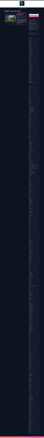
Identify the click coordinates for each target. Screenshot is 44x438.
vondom (30, 429)
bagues (30, 127)
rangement (30, 368)
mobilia (30, 322)
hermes (30, 230)
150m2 (29, 89)
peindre (30, 341)
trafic (29, 413)
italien (29, 238)
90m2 (29, 97)
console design (30, 162)
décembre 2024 (30, 66)
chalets (30, 154)
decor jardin (30, 184)
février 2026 (30, 47)
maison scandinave (31, 295)
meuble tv (30, 314)
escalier (30, 204)
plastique (30, 356)
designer (30, 189)
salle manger (30, 382)
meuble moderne (31, 310)
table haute (30, 405)
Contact (25, 8)
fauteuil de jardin (31, 211)
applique (30, 120)
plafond (30, 352)
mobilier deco (30, 326)
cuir (29, 177)
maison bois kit (30, 292)
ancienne (30, 116)
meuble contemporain (31, 303)
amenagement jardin (31, 109)
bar (29, 128)
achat (29, 104)
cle (29, 158)
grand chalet (30, 222)
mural (29, 337)
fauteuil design (30, 212)
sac (29, 371)
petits (29, 349)
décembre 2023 (30, 82)
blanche (30, 132)
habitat (30, 226)
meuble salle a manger (31, 311)
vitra (29, 428)
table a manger (30, 402)
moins (29, 333)
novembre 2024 (30, 67)
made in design (30, 284)
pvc (29, 367)
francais (30, 219)
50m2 (29, 93)
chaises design (30, 146)
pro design (30, 364)
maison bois (30, 291)
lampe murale (30, 257)
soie (29, 390)
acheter (30, 105)
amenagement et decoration (32, 108)
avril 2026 (30, 44)
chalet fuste (30, 151)
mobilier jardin (30, 330)
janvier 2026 (30, 48)
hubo (29, 231)
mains (29, 288)
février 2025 (30, 63)
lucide (29, 268)
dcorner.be (22, 6)
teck (29, 409)
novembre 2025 (30, 51)
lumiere (30, 269)
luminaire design (30, 272)
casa (29, 139)
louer (29, 264)
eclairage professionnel (31, 203)
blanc (29, 131)
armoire (30, 123)
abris (29, 101)
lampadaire (30, 249)
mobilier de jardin (31, 325)
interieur (30, 234)
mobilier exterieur (31, 329)
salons (29, 386)
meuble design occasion (31, 307)
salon (29, 383)
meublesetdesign (31, 318)
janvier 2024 (30, 81)
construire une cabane (31, 173)
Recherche (34, 16)
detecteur (30, 192)
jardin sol (30, 245)
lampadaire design (31, 250)
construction (30, 169)
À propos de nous (20, 8)
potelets (30, 360)
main (29, 287)
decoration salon (30, 185)
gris (29, 223)
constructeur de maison (31, 166)
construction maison (31, 170)
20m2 (29, 90)
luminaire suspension (31, 276)
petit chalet (30, 345)
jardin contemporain (31, 242)
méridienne (30, 299)
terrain (29, 410)
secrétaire (30, 387)
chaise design (30, 143)
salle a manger (30, 379)
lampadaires (30, 253)
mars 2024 (30, 78)
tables (29, 406)
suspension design (31, 398)
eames (29, 196)
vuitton (30, 432)
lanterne (30, 261)
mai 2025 (30, 59)
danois (29, 181)
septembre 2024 (30, 70)
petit (29, 344)
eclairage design (30, 200)
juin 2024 (30, 74)
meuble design (30, 306)
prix (29, 363)
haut (29, 227)
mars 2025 (30, 62)
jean (29, 246)
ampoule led (30, 112)
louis (29, 265)
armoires (30, 124)
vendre (30, 417)
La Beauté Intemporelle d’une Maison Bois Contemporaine (21, 14)
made (29, 283)
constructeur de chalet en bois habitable (33, 165)
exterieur (30, 207)
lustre (29, 280)
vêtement (30, 421)
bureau (30, 135)
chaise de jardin (30, 142)
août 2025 (30, 55)
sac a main (30, 372)
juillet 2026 (30, 40)
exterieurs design (31, 208)
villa (29, 425)
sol (29, 391)
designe (30, 188)
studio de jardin (30, 394)
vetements (30, 424)
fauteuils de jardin (31, 215)
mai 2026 (30, 43)
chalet (29, 147)
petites (30, 348)
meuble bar (30, 302)
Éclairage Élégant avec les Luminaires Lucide (33, 27)
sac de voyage (30, 375)
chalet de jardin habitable (31, 150)
